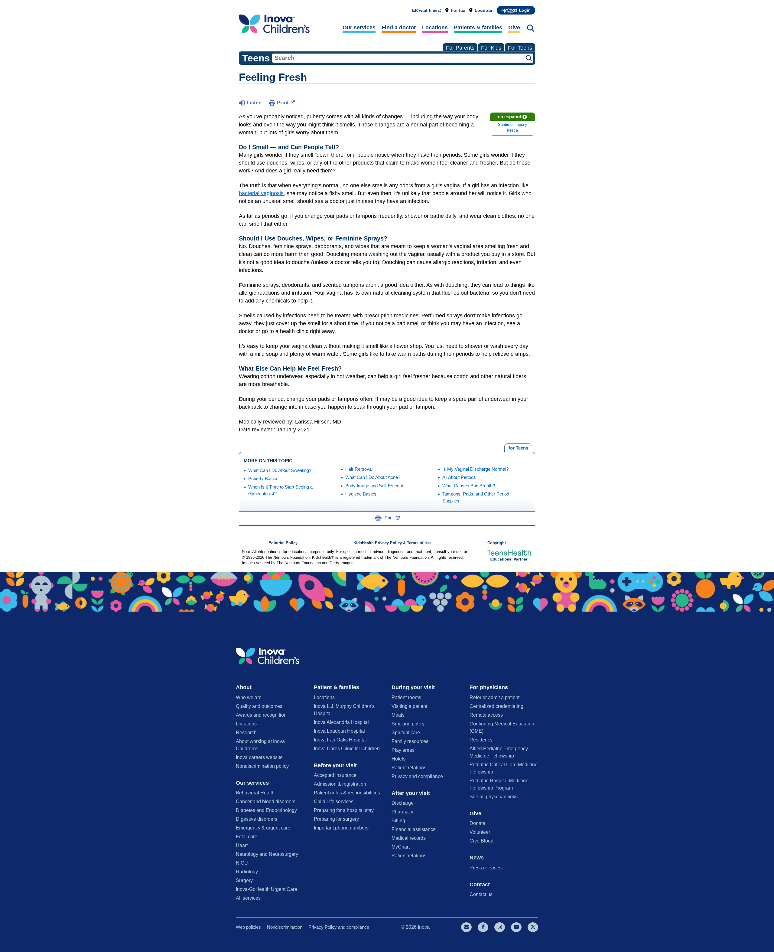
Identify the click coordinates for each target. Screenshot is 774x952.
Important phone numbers (341, 827)
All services (248, 898)
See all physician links (494, 796)
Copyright (496, 543)
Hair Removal (358, 469)
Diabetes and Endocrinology (266, 810)
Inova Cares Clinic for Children (347, 748)
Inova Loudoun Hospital (339, 731)
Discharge (403, 803)
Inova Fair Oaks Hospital (340, 739)
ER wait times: (426, 10)
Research (246, 732)
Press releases (486, 867)
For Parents (460, 48)
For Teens (520, 48)
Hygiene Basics (360, 493)
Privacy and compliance (417, 776)
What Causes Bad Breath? (468, 485)
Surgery (244, 880)
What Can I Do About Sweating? (279, 470)
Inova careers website (259, 757)
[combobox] (398, 58)
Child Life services (333, 801)
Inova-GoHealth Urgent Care (266, 889)
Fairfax (458, 10)
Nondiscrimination (284, 927)
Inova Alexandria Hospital (341, 722)
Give (514, 28)
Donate (477, 823)
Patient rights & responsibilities (347, 792)
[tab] (518, 448)
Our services (359, 28)
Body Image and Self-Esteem (374, 485)
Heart (242, 845)
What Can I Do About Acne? (372, 477)
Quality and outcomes (259, 706)
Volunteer (480, 832)
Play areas (403, 750)
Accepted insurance (335, 775)
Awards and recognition (261, 715)
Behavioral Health (255, 792)
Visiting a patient (409, 706)
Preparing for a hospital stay (344, 810)
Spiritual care (406, 732)
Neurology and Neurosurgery (267, 854)
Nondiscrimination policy (262, 766)
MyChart (401, 846)
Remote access (486, 715)
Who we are (249, 697)
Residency (481, 739)
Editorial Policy (283, 543)
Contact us (481, 894)
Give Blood (481, 840)
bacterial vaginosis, (262, 193)
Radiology (247, 871)
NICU (242, 862)
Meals (398, 715)
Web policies (248, 927)
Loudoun (484, 10)
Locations (435, 28)
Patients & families (478, 28)
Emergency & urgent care (263, 827)
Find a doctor (399, 28)
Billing (398, 820)
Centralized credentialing (496, 706)
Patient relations (409, 767)
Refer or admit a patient (494, 697)
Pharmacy (402, 811)
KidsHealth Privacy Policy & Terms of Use (392, 543)
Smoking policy (408, 723)
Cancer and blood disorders (265, 801)
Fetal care (246, 836)
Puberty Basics (263, 478)
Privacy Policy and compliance (338, 927)
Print (283, 103)
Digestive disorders (256, 819)
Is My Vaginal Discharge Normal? (475, 469)
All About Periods (459, 477)
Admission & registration (340, 784)
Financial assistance (414, 829)
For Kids (491, 48)
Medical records (409, 838)
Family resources (410, 741)
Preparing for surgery (336, 819)
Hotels (398, 758)
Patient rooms (406, 697)
